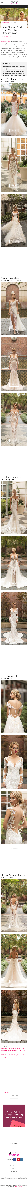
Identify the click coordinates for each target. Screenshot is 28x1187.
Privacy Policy (14, 1140)
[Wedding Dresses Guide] (14, 2)
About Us (14, 1168)
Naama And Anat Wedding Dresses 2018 (12, 1048)
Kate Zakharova (7, 36)
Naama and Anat (5, 41)
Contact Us (14, 1171)
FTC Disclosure (14, 1166)
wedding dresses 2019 (6, 1092)
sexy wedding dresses (20, 1091)
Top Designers (5, 22)
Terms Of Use (14, 1146)
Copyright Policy (14, 1143)
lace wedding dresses (9, 1091)
